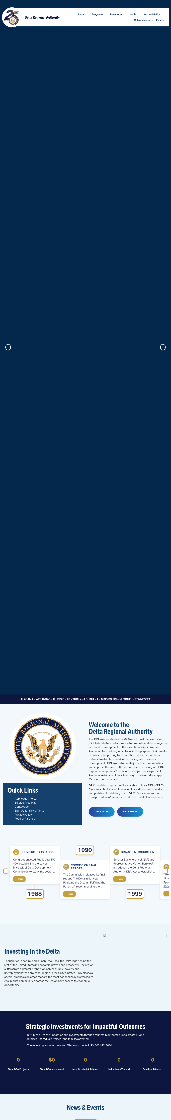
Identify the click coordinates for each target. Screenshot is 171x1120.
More (20, 879)
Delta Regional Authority (42, 17)
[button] (83, 14)
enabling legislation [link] (109, 785)
